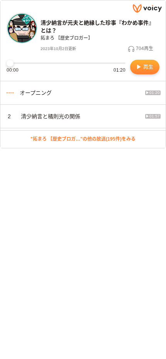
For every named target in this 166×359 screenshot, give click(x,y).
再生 (147, 67)
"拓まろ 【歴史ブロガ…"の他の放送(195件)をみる (83, 139)
